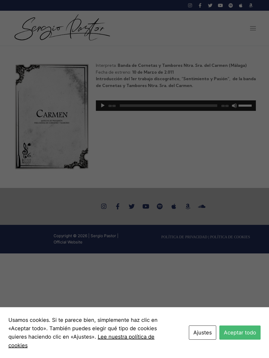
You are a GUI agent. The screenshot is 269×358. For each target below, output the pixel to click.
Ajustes (202, 332)
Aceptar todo (240, 332)
